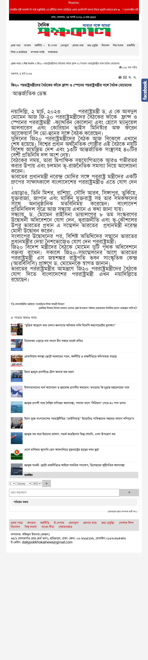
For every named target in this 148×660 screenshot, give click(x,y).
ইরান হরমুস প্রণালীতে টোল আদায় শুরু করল (49, 372)
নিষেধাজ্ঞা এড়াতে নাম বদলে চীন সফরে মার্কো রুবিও (53, 341)
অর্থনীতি (38, 45)
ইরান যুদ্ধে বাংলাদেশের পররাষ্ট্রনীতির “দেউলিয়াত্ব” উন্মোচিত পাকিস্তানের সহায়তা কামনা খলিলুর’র (79, 419)
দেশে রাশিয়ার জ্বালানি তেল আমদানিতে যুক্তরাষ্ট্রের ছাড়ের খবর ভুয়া (61, 450)
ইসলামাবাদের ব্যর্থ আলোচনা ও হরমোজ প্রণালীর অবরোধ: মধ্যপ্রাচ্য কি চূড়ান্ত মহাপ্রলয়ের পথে (76, 388)
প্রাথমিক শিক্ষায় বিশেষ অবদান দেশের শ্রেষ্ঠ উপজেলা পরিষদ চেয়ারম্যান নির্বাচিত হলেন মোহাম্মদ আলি (86, 308)
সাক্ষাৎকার (53, 52)
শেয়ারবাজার (65, 527)
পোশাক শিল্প (126, 523)
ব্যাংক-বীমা (48, 527)
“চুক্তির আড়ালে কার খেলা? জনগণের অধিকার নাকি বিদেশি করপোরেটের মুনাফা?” (70, 325)
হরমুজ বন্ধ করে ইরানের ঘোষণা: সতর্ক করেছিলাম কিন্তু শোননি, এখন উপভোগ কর (69, 434)
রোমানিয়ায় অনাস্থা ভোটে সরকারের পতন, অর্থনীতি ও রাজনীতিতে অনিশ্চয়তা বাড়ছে (70, 356)
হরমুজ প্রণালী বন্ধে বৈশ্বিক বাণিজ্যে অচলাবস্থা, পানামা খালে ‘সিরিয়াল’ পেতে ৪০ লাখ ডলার (75, 403)
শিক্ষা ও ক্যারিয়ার (19, 52)
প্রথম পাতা (15, 45)
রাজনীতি (131, 45)
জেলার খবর (78, 45)
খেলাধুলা (64, 45)
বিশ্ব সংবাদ (118, 45)
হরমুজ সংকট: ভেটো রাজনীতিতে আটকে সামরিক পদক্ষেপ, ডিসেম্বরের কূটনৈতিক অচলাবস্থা (74, 465)
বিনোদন (105, 45)
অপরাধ (27, 45)
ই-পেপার (52, 45)
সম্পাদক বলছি (37, 52)
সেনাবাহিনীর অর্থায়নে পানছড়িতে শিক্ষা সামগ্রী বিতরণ (39, 304)
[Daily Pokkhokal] (74, 29)
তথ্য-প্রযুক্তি (92, 45)
